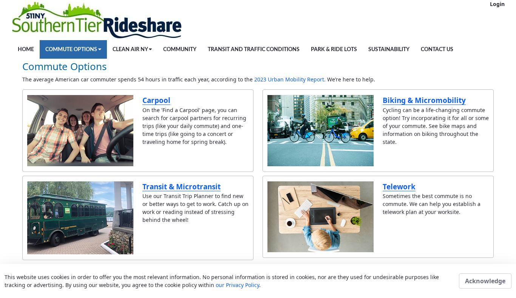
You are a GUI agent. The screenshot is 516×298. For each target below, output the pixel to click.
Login (497, 4)
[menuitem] (26, 49)
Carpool (156, 100)
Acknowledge (485, 281)
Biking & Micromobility (424, 100)
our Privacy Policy (237, 285)
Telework (399, 187)
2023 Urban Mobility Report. (290, 79)
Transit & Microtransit (181, 187)
